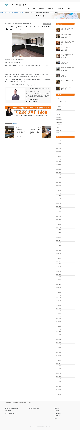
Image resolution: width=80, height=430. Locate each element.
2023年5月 (58, 224)
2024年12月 (58, 180)
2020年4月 (58, 297)
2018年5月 (58, 355)
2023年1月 (58, 235)
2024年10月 (58, 185)
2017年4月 (58, 381)
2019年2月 (58, 331)
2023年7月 (58, 219)
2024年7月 (58, 190)
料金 (30, 402)
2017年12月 (58, 360)
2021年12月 (58, 258)
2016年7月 (58, 391)
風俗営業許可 (59, 124)
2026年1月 (58, 153)
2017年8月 (58, 371)
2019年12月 (58, 308)
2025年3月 (58, 172)
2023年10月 (58, 211)
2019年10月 (58, 313)
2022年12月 (58, 237)
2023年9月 (58, 214)
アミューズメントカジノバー (62, 101)
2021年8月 (58, 266)
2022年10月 (58, 242)
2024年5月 (58, 195)
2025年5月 (58, 167)
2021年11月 (58, 261)
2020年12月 (58, 279)
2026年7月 (58, 143)
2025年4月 (58, 169)
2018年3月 (58, 357)
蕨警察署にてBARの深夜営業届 (67, 80)
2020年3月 (58, 300)
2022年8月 (58, 248)
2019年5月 (58, 323)
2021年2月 (58, 276)
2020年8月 (58, 287)
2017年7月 (58, 373)
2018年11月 (58, 339)
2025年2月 (58, 174)
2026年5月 (58, 148)
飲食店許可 (58, 130)
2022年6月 (58, 250)
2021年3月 (58, 274)
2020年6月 (58, 292)
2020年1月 (58, 305)
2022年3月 (58, 253)
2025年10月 (58, 156)
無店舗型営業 (59, 119)
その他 (57, 98)
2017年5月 (58, 378)
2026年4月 (58, 151)
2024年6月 (58, 193)
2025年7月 (58, 164)
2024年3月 (58, 201)
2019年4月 (58, 326)
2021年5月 (58, 271)
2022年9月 (58, 245)
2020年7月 (58, 289)
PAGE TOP (77, 416)
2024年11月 (58, 182)
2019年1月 (58, 334)
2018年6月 (58, 352)
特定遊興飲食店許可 (60, 122)
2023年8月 (58, 216)
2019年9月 (58, 316)
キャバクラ (58, 106)
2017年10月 (58, 365)
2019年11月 (58, 310)
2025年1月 (58, 177)
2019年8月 (58, 318)
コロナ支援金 (59, 109)
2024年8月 (58, 187)
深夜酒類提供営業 (47, 23)
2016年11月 (58, 386)
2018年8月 (58, 347)
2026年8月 (58, 140)
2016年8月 (58, 389)
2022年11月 (58, 240)
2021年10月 (58, 263)
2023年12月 (58, 206)
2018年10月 (58, 342)
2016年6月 (58, 394)
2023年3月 (58, 229)
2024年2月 (58, 203)
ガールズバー (59, 103)
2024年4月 (58, 198)
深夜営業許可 (16, 402)
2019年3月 (58, 329)
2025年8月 (58, 161)
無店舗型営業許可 (23, 402)
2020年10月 (58, 284)
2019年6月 (58, 321)
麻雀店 (57, 132)
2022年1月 (58, 255)
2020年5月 (58, 295)
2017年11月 (58, 363)
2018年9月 (58, 344)
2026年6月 (58, 146)
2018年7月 (58, 350)
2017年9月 (58, 368)
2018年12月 (58, 337)
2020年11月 (58, 282)
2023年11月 (58, 208)
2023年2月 (58, 232)
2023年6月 (58, 221)
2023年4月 (58, 227)
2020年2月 (58, 302)
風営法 (57, 127)
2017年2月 (58, 384)
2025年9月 (58, 159)
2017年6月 (58, 376)
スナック (58, 111)
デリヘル (58, 114)
